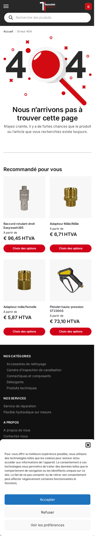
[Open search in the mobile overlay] (47, 17)
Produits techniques (22, 388)
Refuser (47, 512)
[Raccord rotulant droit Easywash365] (24, 197)
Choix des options (24, 248)
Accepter (47, 499)
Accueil (8, 31)
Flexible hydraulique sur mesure (27, 412)
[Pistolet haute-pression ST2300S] (71, 280)
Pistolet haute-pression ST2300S (66, 309)
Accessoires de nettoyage (26, 364)
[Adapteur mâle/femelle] (24, 280)
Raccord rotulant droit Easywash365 (19, 225)
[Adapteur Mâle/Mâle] (71, 197)
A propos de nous (16, 430)
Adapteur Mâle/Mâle (64, 224)
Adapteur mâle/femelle (19, 307)
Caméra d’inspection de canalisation (34, 370)
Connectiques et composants (29, 376)
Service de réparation (19, 406)
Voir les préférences (47, 525)
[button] (88, 445)
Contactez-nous (15, 436)
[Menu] (10, 6)
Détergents (15, 382)
